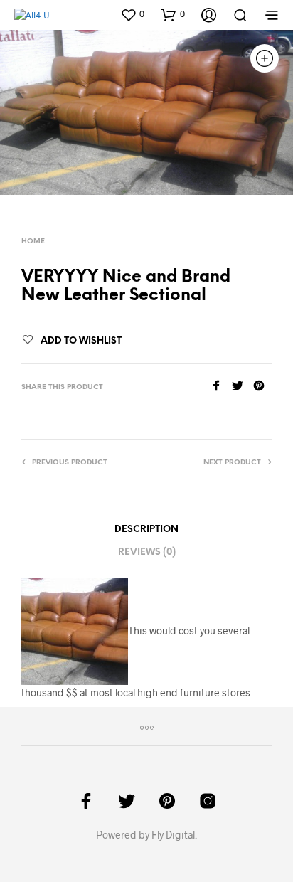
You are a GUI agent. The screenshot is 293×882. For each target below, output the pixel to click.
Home (33, 241)
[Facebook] (221, 386)
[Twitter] (242, 386)
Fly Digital (173, 835)
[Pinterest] (262, 386)
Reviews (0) (147, 552)
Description (146, 529)
